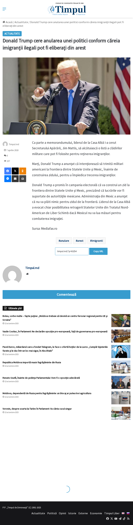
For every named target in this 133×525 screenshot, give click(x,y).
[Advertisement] (66, 449)
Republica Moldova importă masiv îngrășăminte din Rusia (32, 362)
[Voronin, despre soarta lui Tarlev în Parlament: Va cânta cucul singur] (120, 413)
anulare (64, 240)
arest (80, 240)
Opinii (62, 513)
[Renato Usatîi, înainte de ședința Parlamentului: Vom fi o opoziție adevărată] (120, 382)
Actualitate (21, 22)
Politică (52, 513)
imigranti (97, 240)
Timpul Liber (111, 513)
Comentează (66, 294)
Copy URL (98, 251)
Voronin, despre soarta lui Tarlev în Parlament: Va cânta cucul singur (37, 408)
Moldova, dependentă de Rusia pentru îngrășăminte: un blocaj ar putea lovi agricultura (47, 393)
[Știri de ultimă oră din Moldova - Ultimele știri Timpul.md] (66, 8)
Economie (96, 513)
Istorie (72, 513)
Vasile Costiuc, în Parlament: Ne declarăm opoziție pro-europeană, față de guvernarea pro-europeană (55, 331)
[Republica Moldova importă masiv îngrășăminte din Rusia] (120, 366)
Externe (83, 513)
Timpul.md (14, 144)
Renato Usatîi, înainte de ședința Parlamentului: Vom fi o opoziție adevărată (41, 377)
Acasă (8, 22)
